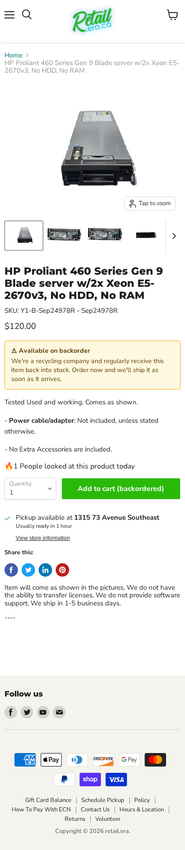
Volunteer (108, 819)
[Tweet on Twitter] (28, 570)
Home (13, 55)
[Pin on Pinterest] (62, 570)
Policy (142, 800)
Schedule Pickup (102, 800)
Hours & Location (141, 810)
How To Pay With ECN (41, 810)
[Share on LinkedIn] (45, 570)
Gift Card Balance (48, 800)
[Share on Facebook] (11, 570)
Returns (75, 819)
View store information (43, 538)
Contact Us (95, 810)
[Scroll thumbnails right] (172, 236)
